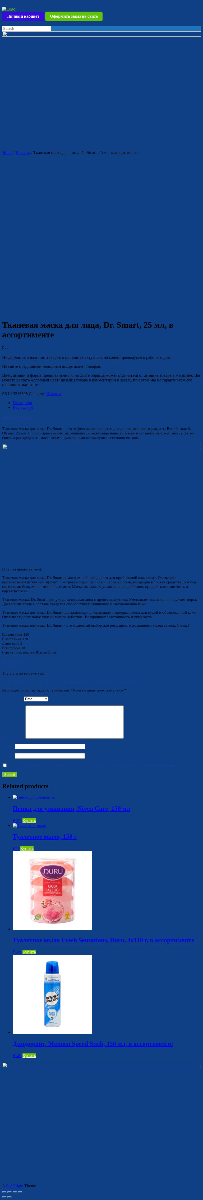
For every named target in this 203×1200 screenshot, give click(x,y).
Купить (29, 820)
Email (8, 756)
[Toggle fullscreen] (15, 1192)
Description (22, 402)
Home (7, 152)
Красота (23, 152)
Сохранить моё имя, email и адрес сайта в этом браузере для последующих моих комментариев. (92, 765)
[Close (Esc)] (4, 1192)
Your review (13, 737)
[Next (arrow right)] (9, 1197)
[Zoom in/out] (20, 1192)
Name (8, 746)
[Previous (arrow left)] (4, 1197)
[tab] (107, 402)
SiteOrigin (14, 1186)
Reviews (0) (23, 407)
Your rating (13, 699)
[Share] (9, 1192)
